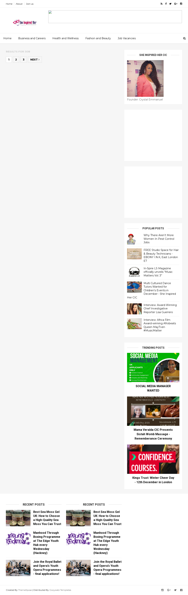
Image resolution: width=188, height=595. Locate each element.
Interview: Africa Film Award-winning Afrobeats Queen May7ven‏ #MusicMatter (160, 325)
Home (9, 3)
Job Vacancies (127, 38)
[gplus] (175, 4)
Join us (29, 3)
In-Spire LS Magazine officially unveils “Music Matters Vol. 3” (158, 272)
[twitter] (170, 4)
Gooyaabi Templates (60, 590)
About (19, 3)
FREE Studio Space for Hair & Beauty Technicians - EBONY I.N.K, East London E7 (161, 255)
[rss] (161, 4)
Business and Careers (32, 38)
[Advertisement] (153, 135)
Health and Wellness (65, 38)
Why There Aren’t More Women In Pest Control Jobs (159, 239)
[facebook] (166, 4)
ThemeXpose (25, 590)
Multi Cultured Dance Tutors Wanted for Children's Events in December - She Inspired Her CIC (151, 290)
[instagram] (181, 4)
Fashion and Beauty (98, 38)
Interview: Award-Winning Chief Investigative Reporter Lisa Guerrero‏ (160, 308)
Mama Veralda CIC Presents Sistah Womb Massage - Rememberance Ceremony (153, 434)
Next (34, 59)
